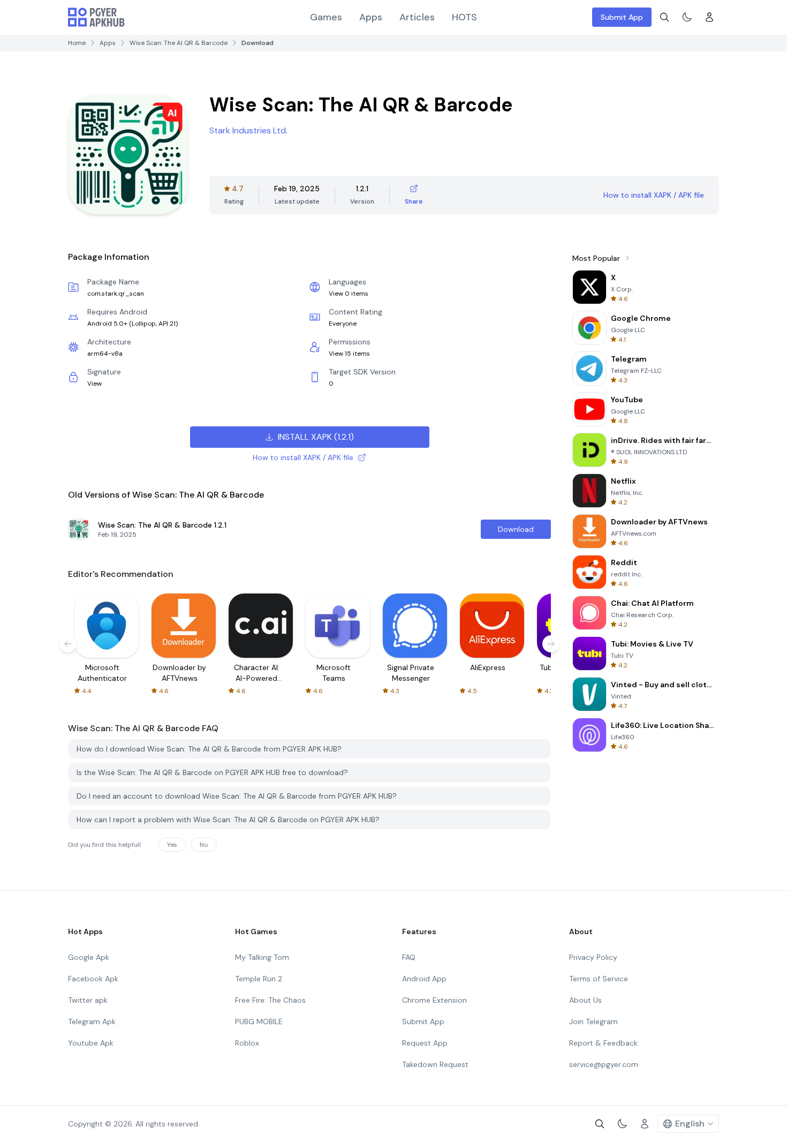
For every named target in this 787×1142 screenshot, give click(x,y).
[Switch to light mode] (687, 17)
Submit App (622, 17)
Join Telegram (593, 1021)
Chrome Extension (434, 1000)
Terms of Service (598, 978)
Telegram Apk (92, 1021)
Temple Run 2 (258, 978)
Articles (417, 17)
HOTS (464, 17)
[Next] (550, 643)
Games (326, 17)
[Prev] (68, 643)
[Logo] (96, 17)
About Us (585, 1000)
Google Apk (88, 957)
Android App (424, 978)
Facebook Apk (93, 978)
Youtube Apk (90, 1043)
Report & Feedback (603, 1043)
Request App (425, 1043)
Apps (370, 17)
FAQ (408, 957)
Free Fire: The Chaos (270, 1000)
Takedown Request (435, 1064)
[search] (664, 17)
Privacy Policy (593, 957)
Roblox (247, 1043)
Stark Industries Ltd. (248, 130)
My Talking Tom (262, 957)
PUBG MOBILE (259, 1021)
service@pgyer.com (603, 1064)
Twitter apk (88, 1000)
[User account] (709, 17)
